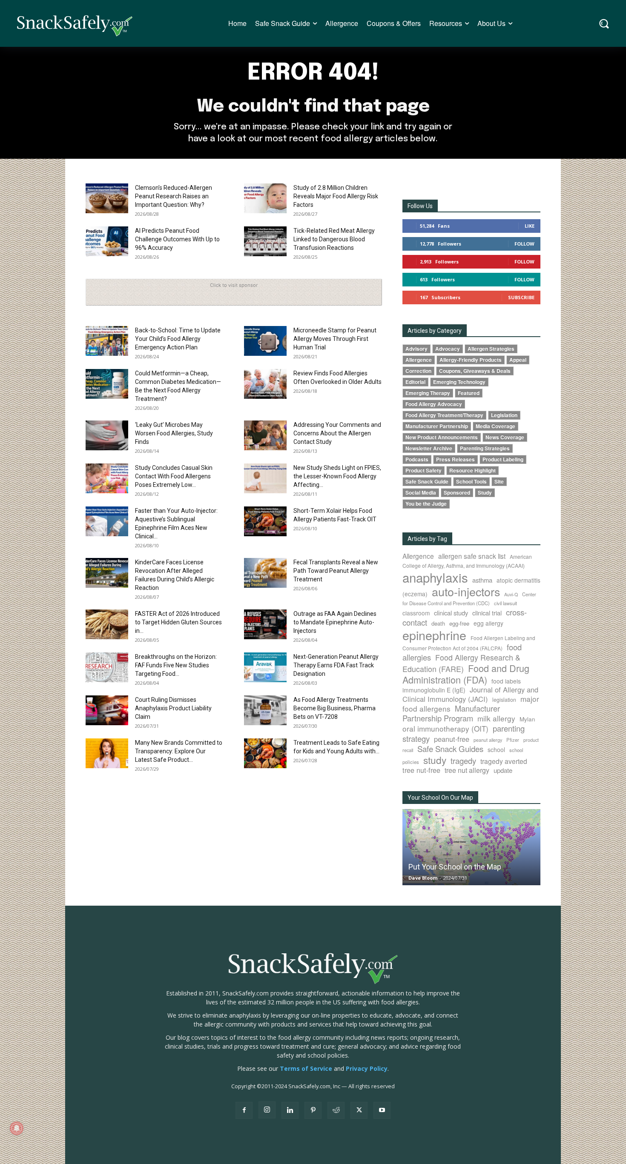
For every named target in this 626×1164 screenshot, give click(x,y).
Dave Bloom (422, 878)
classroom (416, 613)
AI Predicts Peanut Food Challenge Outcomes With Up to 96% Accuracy (177, 239)
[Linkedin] (290, 1110)
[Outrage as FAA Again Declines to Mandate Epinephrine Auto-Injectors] (265, 624)
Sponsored (457, 492)
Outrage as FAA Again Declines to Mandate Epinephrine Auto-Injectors (334, 622)
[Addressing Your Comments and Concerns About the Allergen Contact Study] (265, 435)
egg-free (459, 623)
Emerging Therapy (427, 393)
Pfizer (512, 739)
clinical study (451, 612)
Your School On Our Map (440, 797)
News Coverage (504, 437)
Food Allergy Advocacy (433, 404)
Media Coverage (495, 426)
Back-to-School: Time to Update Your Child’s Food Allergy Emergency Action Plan (178, 339)
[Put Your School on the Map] (471, 847)
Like (529, 226)
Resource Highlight (472, 470)
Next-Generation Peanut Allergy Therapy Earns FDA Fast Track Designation (336, 665)
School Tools (471, 481)
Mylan (527, 719)
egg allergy (488, 623)
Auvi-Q (511, 594)
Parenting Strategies (485, 448)
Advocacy (447, 348)
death (438, 623)
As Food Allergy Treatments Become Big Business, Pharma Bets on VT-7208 (334, 708)
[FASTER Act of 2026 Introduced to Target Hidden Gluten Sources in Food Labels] (107, 624)
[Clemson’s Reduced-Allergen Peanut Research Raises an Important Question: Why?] (107, 198)
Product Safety (423, 470)
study (434, 759)
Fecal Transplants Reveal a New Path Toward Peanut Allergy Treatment (335, 571)
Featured (469, 393)
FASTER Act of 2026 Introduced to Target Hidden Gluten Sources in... (178, 622)
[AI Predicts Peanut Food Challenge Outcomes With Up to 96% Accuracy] (107, 241)
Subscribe (521, 297)
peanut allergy (488, 740)
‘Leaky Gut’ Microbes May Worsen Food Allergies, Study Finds (174, 433)
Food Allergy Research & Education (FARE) (461, 663)
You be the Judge (426, 503)
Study (485, 492)
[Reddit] (336, 1110)
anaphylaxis (435, 577)
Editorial (415, 382)
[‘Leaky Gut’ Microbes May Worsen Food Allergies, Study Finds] (107, 435)
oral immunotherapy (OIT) (445, 728)
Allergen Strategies (491, 348)
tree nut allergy (467, 770)
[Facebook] (244, 1110)
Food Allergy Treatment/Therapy (444, 415)
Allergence (418, 359)
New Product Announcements (441, 437)
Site (499, 481)
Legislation (504, 415)
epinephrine (434, 634)
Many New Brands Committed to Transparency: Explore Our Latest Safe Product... (178, 751)
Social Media (420, 492)
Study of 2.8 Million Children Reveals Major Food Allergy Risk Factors (335, 196)
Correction (418, 371)
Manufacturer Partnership (436, 426)
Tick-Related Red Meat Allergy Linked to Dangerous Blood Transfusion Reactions (334, 239)
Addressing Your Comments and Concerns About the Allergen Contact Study (337, 433)
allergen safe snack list (471, 556)
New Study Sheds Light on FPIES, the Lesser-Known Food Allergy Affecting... (337, 476)
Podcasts (416, 459)
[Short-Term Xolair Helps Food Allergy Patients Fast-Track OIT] (265, 521)
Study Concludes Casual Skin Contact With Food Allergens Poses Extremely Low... (173, 476)
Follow (524, 243)
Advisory (416, 348)
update (503, 770)
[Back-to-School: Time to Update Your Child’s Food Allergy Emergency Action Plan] (107, 341)
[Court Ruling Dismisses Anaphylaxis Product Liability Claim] (107, 710)
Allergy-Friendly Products (470, 359)
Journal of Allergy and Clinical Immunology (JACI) (470, 694)
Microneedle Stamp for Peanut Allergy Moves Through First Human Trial (334, 339)
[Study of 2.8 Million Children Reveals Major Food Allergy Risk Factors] (265, 198)
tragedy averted (503, 761)
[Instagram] (267, 1109)
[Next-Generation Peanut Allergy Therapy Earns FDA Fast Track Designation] (265, 667)
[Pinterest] (313, 1110)
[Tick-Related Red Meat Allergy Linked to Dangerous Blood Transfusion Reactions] (265, 241)
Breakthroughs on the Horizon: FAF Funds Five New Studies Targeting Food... (176, 665)
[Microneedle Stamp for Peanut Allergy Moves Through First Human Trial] (265, 341)
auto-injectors (466, 591)
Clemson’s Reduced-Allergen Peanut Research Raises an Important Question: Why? (173, 196)
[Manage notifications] (16, 1128)
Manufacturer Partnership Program (451, 713)
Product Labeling (502, 459)
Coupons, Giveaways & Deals (475, 371)
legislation (504, 700)
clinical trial (487, 612)
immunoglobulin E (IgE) (433, 690)
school (496, 749)
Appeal (517, 359)
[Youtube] (382, 1110)
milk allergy (496, 718)
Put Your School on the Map (454, 866)
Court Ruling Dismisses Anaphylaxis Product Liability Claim (173, 708)
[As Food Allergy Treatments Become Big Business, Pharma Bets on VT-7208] (265, 710)
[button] (604, 24)
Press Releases (455, 459)
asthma (482, 579)
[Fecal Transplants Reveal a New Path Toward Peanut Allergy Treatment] (265, 573)
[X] (359, 1110)
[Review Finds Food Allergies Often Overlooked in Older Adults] (265, 384)
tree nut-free (421, 770)
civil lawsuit (505, 603)
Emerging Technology (459, 382)
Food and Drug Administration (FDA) (465, 673)
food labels (506, 681)
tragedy (463, 760)
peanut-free (451, 739)
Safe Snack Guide (426, 481)
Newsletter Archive (428, 448)
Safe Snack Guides (450, 748)
